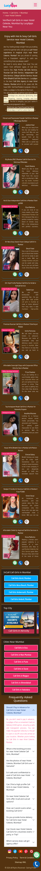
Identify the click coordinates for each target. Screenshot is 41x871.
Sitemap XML (20, 862)
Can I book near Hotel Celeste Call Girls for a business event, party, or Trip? (19, 832)
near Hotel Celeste (13, 15)
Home (5, 13)
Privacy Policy (12, 857)
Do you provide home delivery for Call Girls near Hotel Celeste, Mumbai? (19, 820)
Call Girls (14, 13)
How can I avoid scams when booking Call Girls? (18, 809)
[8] (10, 382)
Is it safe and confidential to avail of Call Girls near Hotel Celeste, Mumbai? (18, 775)
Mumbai (24, 13)
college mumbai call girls (30, 260)
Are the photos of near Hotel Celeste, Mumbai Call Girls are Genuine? (19, 763)
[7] (10, 135)
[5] (10, 547)
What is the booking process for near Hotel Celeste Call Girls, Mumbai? (18, 751)
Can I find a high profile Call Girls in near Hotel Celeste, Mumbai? (18, 787)
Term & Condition (27, 857)
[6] (10, 217)
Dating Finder (31, 867)
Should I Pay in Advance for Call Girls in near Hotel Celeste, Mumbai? (18, 710)
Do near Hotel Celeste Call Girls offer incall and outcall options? (18, 799)
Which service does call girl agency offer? (17, 842)
